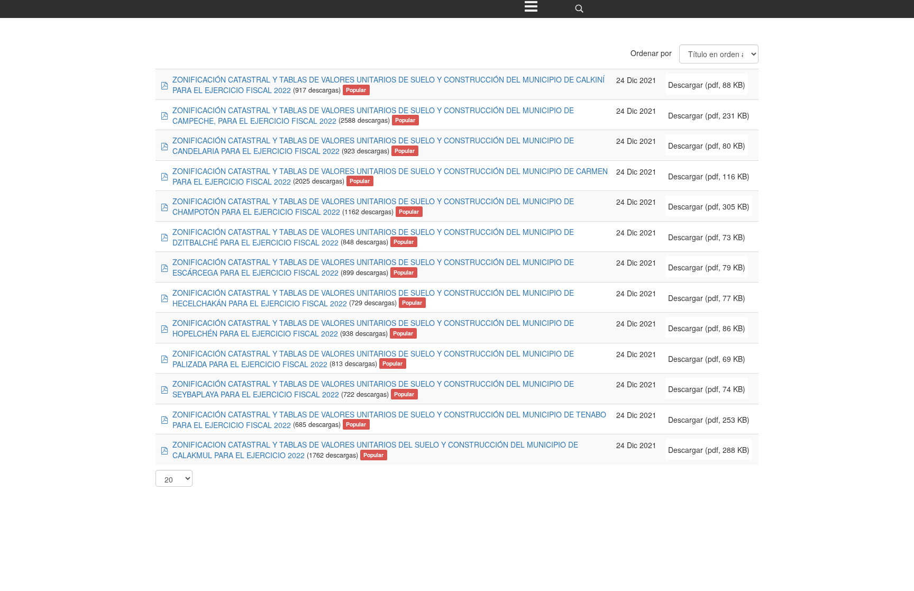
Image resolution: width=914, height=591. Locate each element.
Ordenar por (651, 53)
